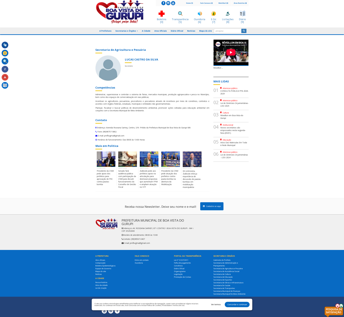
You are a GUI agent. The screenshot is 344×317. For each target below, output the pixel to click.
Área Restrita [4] (240, 3)
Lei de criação (101, 288)
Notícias (191, 31)
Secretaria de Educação (223, 277)
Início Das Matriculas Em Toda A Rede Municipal (233, 143)
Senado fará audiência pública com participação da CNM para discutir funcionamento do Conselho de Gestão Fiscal (127, 179)
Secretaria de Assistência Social (226, 271)
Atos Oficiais (160, 31)
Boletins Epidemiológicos (105, 265)
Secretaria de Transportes (224, 288)
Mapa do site (205, 31)
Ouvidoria (139, 263)
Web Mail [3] (223, 3)
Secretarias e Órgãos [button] (126, 31)
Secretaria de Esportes (222, 280)
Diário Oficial (177, 31)
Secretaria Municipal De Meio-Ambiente (229, 294)
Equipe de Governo (103, 268)
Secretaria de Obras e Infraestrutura (228, 282)
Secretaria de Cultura (222, 274)
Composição (100, 263)
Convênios (178, 265)
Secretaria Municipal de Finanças (226, 291)
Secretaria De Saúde (221, 285)
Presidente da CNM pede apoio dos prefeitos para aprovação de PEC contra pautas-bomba (105, 178)
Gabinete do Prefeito (222, 260)
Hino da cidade (101, 285)
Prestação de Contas (182, 277)
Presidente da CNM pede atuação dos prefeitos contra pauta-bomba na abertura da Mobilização (169, 178)
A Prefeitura (105, 31)
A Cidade (146, 31)
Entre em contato (142, 260)
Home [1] (189, 3)
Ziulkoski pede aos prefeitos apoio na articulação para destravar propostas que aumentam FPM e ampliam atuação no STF (149, 179)
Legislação (178, 274)
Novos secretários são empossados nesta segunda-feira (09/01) (233, 130)
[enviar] (244, 31)
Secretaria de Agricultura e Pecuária (228, 268)
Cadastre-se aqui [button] (213, 206)
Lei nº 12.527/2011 (181, 260)
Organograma (179, 271)
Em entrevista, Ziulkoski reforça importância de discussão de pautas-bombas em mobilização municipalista (192, 179)
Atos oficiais (100, 260)
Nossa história (101, 282)
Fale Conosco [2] (206, 3)
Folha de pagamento (182, 263)
